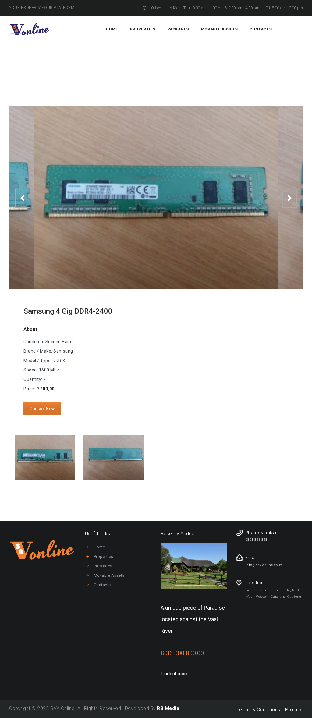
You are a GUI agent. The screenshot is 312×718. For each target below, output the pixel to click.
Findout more (175, 674)
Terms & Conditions (258, 710)
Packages (103, 566)
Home (236, 62)
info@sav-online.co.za (264, 565)
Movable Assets (109, 575)
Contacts (102, 584)
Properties (103, 556)
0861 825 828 (257, 540)
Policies (294, 710)
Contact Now (42, 408)
